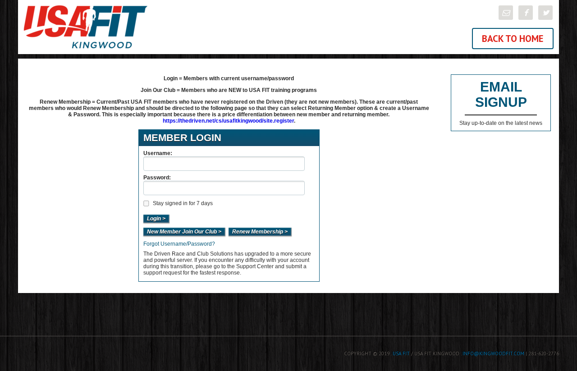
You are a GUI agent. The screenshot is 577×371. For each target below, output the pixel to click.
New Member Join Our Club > (184, 232)
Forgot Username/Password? (179, 244)
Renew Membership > (260, 232)
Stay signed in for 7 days (183, 203)
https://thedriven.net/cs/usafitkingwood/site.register (228, 121)
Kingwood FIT (153, 27)
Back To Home (513, 38)
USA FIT (401, 353)
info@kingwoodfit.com (493, 353)
